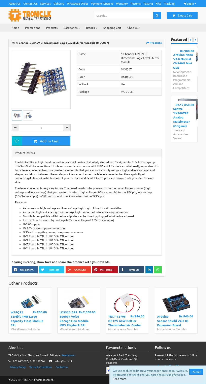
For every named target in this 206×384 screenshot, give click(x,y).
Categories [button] (71, 27)
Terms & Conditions (40, 367)
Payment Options (102, 3)
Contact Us (30, 3)
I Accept (196, 371)
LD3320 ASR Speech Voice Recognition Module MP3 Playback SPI (74, 318)
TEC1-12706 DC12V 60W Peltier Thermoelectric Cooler (124, 320)
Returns (136, 3)
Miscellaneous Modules (25, 329)
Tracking (169, 3)
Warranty (122, 3)
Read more (68, 355)
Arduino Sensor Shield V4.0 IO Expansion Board (172, 320)
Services (45, 3)
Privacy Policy (17, 367)
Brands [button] (90, 27)
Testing (148, 3)
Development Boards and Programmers (182, 75)
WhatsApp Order (77, 3)
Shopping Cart (112, 27)
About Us (15, 3)
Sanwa (177, 138)
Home (15, 27)
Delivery (59, 3)
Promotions (32, 27)
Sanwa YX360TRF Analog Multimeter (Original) (181, 117)
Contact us (62, 367)
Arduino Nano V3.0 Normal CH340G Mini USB (183, 61)
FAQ (158, 3)
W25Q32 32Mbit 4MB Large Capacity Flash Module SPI (27, 318)
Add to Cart (49, 141)
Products (52, 27)
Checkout (133, 27)
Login (190, 3)
